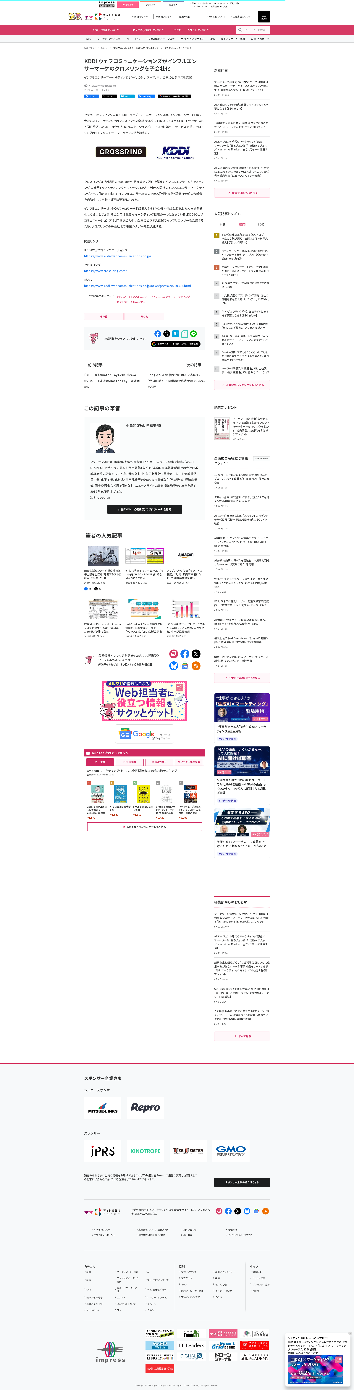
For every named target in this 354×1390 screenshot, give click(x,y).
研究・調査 (235, 3)
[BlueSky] (173, 665)
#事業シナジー (139, 302)
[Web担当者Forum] (102, 1213)
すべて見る (245, 1036)
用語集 (256, 1290)
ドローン (205, 7)
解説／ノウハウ (188, 1271)
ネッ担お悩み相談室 (140, 664)
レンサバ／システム (157, 1297)
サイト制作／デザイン (192, 38)
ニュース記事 (259, 1278)
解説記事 (257, 1271)
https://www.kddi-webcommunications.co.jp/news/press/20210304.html (137, 285)
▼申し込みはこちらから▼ (303, 1353)
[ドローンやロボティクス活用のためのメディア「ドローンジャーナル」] (223, 1358)
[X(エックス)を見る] (237, 1211)
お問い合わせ (190, 1229)
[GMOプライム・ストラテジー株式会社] (231, 1151)
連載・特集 (184, 16)
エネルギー (195, 7)
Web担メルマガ (164, 16)
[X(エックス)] (196, 653)
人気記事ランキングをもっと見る (245, 385)
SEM (119, 1310)
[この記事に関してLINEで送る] (193, 333)
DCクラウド (222, 3)
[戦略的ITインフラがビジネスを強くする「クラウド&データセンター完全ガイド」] (160, 1335)
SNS (137, 38)
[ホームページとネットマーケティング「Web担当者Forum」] (223, 1335)
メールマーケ (92, 1310)
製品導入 (173, 5)
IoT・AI (212, 3)
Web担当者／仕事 (261, 38)
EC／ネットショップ (126, 1303)
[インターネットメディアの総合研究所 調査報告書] (254, 1335)
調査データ (186, 1278)
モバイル (151, 1303)
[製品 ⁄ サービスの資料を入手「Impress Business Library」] (160, 1358)
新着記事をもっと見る (245, 193)
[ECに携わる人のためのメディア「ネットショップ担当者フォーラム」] (254, 1346)
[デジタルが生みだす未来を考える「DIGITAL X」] (191, 1358)
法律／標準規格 (94, 1297)
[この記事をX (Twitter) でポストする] (166, 333)
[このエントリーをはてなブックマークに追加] (175, 333)
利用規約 (232, 1229)
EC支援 (223, 7)
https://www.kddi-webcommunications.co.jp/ (117, 256)
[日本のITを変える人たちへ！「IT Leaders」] (191, 1346)
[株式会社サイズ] (188, 1151)
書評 (217, 1278)
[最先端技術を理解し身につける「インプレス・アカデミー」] (254, 1358)
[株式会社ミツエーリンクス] (102, 1108)
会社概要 (187, 1235)
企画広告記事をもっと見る (244, 678)
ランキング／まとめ (190, 1297)
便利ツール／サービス (192, 1290)
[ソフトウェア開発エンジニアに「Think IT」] (191, 1335)
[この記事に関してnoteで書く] (184, 334)
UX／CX (121, 1297)
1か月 (261, 224)
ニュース (104, 47)
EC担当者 (150, 5)
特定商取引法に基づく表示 (152, 1235)
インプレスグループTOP (240, 1235)
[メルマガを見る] (219, 1211)
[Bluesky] (247, 1211)
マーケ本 (100, 762)
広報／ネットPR (94, 1303)
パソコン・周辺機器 (189, 762)
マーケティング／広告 (109, 38)
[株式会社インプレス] (110, 1352)
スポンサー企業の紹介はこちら (242, 1182)
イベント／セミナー (224, 1290)
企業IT (193, 3)
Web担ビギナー (140, 16)
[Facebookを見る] (228, 1211)
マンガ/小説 (221, 1284)
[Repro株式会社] (145, 1108)
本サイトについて (102, 1229)
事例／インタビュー (225, 1271)
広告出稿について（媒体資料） (153, 1229)
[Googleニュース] (184, 665)
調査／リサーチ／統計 (233, 38)
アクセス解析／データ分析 (160, 38)
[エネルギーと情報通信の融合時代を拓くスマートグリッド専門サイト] (223, 1346)
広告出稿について (241, 16)
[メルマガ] (173, 653)
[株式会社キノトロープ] (145, 1151)
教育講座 (215, 7)
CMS (212, 38)
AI (128, 38)
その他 (150, 1310)
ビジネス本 (129, 762)
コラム (184, 1284)
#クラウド (122, 302)
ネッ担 (123, 664)
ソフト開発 (202, 3)
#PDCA (121, 296)
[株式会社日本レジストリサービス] (102, 1151)
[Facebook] (184, 653)
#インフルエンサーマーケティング (171, 296)
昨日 (223, 224)
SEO (88, 38)
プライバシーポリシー (104, 1235)
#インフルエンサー (139, 296)
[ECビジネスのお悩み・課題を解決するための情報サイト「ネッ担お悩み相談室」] (160, 1370)
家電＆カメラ (159, 762)
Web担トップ (90, 47)
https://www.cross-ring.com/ (105, 271)
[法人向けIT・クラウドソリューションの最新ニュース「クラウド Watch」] (160, 1346)
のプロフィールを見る (144, 509)
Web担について (217, 16)
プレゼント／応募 (261, 1284)
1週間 (242, 224)
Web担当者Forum (102, 16)
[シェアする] (157, 333)
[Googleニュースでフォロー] (256, 1211)
